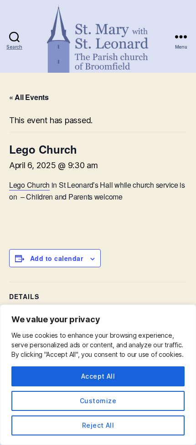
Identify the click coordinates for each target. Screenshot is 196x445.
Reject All (98, 425)
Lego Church (29, 185)
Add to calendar (56, 258)
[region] (98, 375)
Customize (98, 401)
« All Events (29, 97)
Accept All (98, 376)
